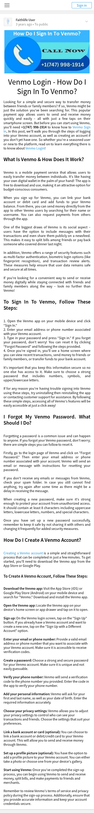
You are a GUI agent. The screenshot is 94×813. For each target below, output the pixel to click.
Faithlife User (25, 20)
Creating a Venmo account (23, 553)
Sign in (82, 5)
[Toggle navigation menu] (7, 5)
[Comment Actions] (87, 21)
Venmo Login (35, 148)
